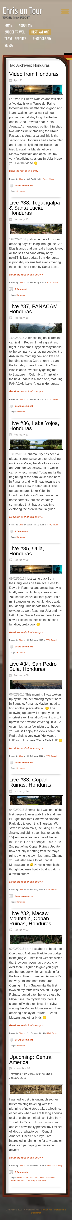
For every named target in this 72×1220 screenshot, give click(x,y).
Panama (42, 1180)
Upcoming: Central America (31, 1059)
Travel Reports (15, 38)
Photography (42, 38)
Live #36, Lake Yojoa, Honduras (34, 425)
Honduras (21, 191)
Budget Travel (14, 32)
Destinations (40, 32)
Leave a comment (24, 185)
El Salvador (39, 1178)
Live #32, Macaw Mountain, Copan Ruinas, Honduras (30, 919)
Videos (8, 45)
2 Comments (21, 531)
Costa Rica (28, 1178)
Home (8, 25)
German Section (67, 58)
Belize (19, 1178)
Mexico (24, 1180)
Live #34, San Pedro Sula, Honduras (33, 666)
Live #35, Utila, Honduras (26, 551)
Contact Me (46, 1210)
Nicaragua (32, 1180)
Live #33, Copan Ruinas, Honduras (30, 782)
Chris (21, 179)
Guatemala (50, 1178)
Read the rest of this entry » (24, 170)
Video (51, 179)
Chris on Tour (22, 10)
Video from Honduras (34, 74)
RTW (49, 282)
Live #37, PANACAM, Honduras (34, 309)
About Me (25, 25)
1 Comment (21, 289)
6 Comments (21, 1172)
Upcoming (58, 1165)
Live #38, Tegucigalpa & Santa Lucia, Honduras (34, 208)
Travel (45, 179)
